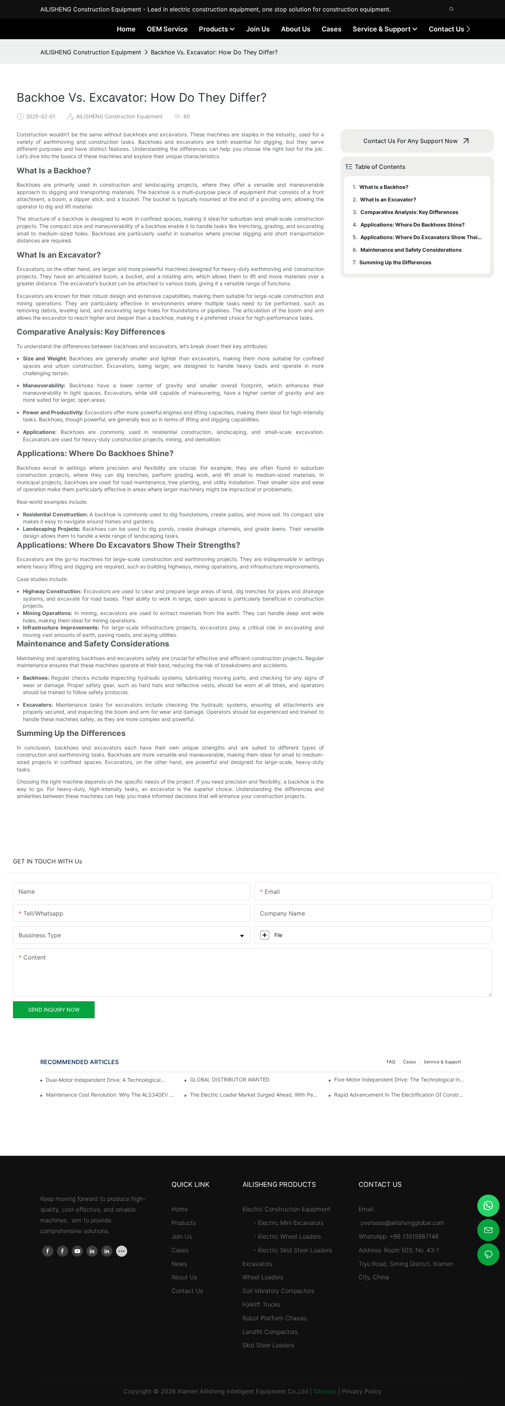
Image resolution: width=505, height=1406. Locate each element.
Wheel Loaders (263, 1277)
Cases (409, 1061)
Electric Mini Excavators (290, 1222)
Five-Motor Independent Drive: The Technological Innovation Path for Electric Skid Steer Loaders (399, 1079)
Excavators (257, 1263)
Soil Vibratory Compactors (278, 1290)
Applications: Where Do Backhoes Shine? (412, 224)
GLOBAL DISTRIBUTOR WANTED (230, 1079)
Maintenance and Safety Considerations (411, 250)
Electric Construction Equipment (287, 1209)
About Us (184, 1277)
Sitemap (324, 1391)
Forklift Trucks (261, 1304)
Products (184, 1222)
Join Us (182, 1236)
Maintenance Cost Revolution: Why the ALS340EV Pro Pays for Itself (111, 1094)
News (179, 1263)
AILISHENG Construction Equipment (90, 52)
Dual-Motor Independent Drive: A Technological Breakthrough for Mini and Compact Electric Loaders (105, 1080)
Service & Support (442, 1061)
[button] (468, 29)
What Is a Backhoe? (384, 187)
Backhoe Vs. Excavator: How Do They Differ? (214, 52)
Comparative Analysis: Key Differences (409, 212)
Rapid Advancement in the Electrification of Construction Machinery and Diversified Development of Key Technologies (399, 1094)
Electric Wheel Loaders (289, 1236)
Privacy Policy (362, 1391)
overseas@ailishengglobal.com (403, 1222)
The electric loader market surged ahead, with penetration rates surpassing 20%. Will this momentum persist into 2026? (255, 1094)
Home (180, 1209)
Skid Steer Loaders (268, 1345)
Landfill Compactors (270, 1331)
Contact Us (187, 1290)
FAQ (391, 1061)
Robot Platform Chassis (275, 1318)
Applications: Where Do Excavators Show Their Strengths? (421, 237)
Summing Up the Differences (395, 262)
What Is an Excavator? (388, 199)
